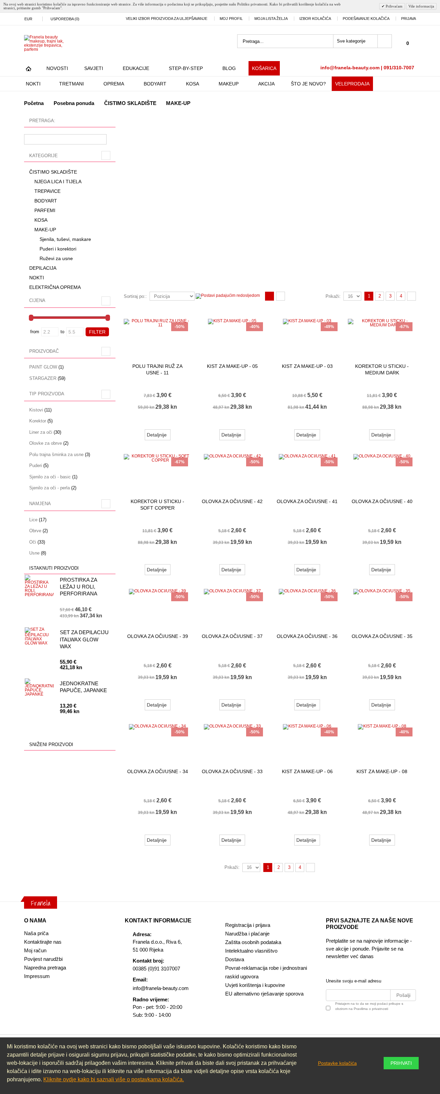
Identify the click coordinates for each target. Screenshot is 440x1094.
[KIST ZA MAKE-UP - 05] (232, 336)
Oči (32, 542)
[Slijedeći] (411, 296)
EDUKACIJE (136, 68)
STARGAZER (42, 378)
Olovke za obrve (45, 443)
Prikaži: (333, 296)
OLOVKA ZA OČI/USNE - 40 (382, 501)
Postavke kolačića (337, 1063)
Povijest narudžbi (43, 959)
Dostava (234, 959)
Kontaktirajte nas (43, 942)
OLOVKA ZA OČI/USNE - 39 (157, 636)
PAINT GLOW (43, 367)
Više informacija (421, 6)
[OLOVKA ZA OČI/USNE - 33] (232, 741)
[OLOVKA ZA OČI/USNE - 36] (307, 606)
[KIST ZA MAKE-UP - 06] (307, 741)
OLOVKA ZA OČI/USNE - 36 (307, 636)
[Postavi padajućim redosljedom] (228, 295)
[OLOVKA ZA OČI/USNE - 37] (232, 606)
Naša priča (36, 933)
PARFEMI (44, 210)
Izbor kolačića (315, 18)
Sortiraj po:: (135, 296)
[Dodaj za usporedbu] (421, 422)
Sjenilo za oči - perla (49, 487)
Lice (33, 519)
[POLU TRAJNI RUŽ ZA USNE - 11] (158, 336)
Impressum (37, 976)
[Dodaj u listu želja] (193, 422)
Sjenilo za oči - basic (50, 476)
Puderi (35, 465)
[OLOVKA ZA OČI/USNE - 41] (307, 471)
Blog (229, 68)
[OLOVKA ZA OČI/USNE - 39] (158, 606)
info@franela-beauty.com (161, 988)
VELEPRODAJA (352, 83)
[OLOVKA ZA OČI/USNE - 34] (158, 741)
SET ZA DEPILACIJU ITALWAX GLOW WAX (84, 639)
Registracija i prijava (247, 925)
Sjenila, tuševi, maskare (65, 239)
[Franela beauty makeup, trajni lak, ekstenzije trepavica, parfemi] (48, 43)
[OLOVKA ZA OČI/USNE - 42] (232, 471)
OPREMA (113, 83)
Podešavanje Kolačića (366, 18)
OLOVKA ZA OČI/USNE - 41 (307, 501)
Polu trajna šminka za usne (56, 454)
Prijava (408, 18)
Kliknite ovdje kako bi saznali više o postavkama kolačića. (113, 1079)
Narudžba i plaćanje (247, 933)
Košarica (264, 68)
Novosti (57, 68)
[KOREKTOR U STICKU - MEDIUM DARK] (382, 336)
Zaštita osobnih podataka (253, 942)
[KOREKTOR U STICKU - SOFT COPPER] (158, 471)
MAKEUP (229, 83)
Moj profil (231, 18)
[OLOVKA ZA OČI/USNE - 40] (382, 471)
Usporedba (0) (65, 19)
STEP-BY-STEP (186, 68)
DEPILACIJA (42, 268)
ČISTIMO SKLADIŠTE (130, 103)
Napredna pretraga (45, 967)
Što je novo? (308, 83)
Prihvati (401, 1063)
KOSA (192, 83)
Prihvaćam (394, 6)
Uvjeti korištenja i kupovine (255, 985)
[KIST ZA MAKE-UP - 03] (307, 336)
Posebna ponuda (74, 103)
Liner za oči (40, 432)
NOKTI (33, 83)
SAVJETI (93, 68)
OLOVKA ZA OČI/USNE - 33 (232, 771)
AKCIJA (266, 83)
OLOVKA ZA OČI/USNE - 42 (232, 501)
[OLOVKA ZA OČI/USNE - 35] (382, 606)
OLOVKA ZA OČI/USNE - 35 (382, 636)
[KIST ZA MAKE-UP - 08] (382, 741)
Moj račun (35, 950)
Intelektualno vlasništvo (251, 951)
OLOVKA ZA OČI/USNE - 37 (232, 636)
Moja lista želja (271, 18)
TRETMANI (71, 83)
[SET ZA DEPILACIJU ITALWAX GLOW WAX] (39, 637)
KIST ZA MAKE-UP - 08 (381, 771)
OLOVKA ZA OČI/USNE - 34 (157, 771)
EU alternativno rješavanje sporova (264, 994)
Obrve (35, 530)
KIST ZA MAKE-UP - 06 (307, 771)
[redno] (280, 296)
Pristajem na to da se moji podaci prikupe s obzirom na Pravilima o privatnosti (369, 1006)
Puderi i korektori (58, 249)
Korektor (37, 420)
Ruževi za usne (56, 258)
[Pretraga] (385, 41)
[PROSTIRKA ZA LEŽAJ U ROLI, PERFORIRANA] (39, 586)
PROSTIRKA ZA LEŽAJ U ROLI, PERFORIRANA (78, 587)
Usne (34, 553)
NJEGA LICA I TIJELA (57, 181)
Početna (34, 103)
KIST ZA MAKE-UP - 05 (232, 366)
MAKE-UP (45, 229)
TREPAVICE (47, 191)
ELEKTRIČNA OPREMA (55, 287)
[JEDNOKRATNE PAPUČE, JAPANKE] (39, 688)
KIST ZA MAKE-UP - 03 (307, 366)
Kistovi (36, 409)
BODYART (155, 83)
